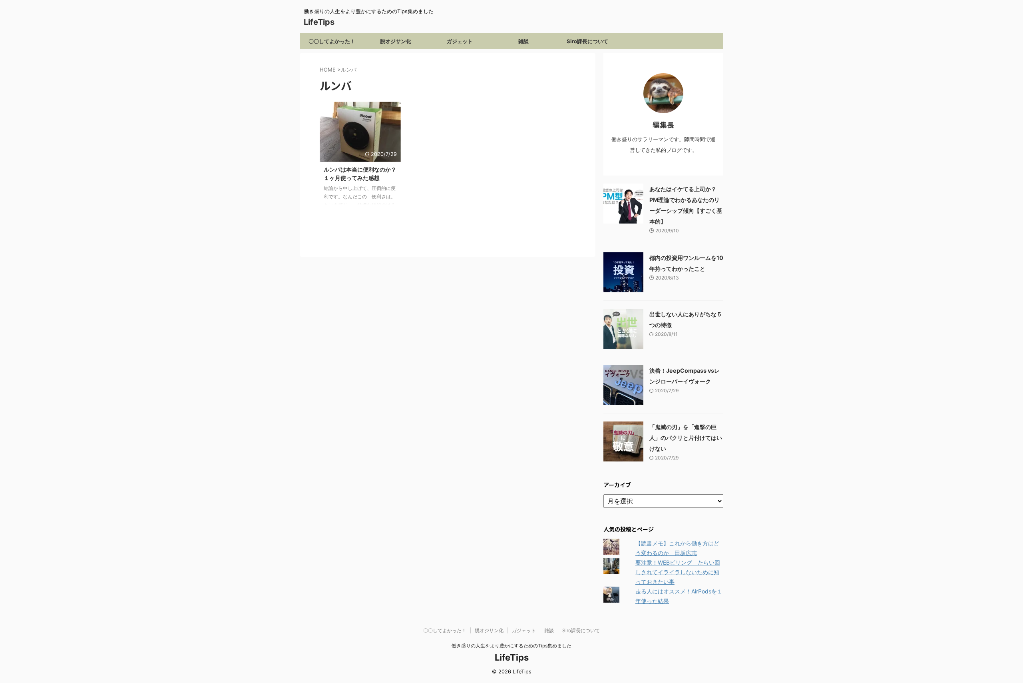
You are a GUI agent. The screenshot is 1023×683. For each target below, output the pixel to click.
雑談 (523, 41)
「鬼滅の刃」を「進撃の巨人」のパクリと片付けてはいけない (685, 437)
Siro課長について (587, 41)
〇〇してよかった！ (331, 41)
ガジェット (460, 41)
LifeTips (323, 22)
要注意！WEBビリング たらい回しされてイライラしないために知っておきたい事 (677, 572)
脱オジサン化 (395, 41)
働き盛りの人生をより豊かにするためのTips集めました (511, 646)
